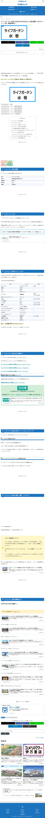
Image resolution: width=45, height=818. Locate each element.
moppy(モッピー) (20, 394)
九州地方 (3, 717)
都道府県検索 (22, 814)
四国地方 (7, 812)
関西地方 (22, 811)
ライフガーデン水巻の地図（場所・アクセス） (21, 136)
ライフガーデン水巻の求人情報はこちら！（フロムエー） (15, 367)
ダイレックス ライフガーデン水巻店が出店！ (23, 134)
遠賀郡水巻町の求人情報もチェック (21, 128)
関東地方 (37, 809)
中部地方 (7, 811)
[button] (30, 726)
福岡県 (16, 717)
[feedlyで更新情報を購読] (11, 713)
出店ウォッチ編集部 (14, 707)
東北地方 (22, 809)
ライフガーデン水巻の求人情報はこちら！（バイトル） (14, 371)
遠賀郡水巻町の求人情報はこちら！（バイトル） (13, 382)
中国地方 (37, 811)
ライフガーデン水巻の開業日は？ (19, 138)
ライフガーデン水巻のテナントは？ (19, 124)
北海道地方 (8, 809)
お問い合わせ (37, 812)
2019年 (8, 717)
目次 (21, 118)
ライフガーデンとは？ (16, 122)
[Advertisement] (22, 63)
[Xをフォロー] (10, 713)
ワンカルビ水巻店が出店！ (19, 132)
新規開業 (12, 717)
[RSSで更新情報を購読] (13, 713)
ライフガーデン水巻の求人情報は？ (19, 126)
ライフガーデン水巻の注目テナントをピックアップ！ (23, 130)
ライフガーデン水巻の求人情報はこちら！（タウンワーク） (16, 364)
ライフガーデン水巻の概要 (17, 120)
